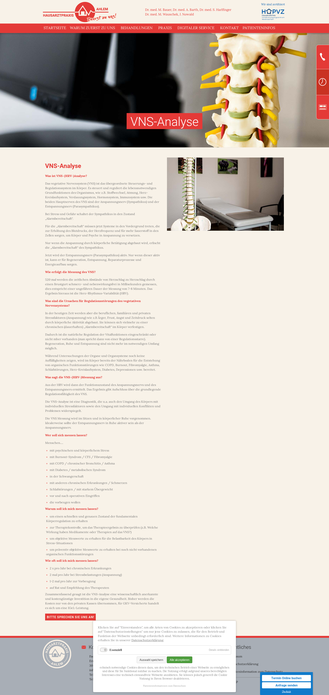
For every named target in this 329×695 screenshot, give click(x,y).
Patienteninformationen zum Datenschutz (164, 685)
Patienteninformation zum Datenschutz (254, 671)
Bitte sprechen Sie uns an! (70, 617)
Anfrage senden (286, 685)
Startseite (55, 28)
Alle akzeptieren (179, 659)
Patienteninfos (259, 28)
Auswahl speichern (151, 659)
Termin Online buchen (286, 678)
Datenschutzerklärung (242, 664)
